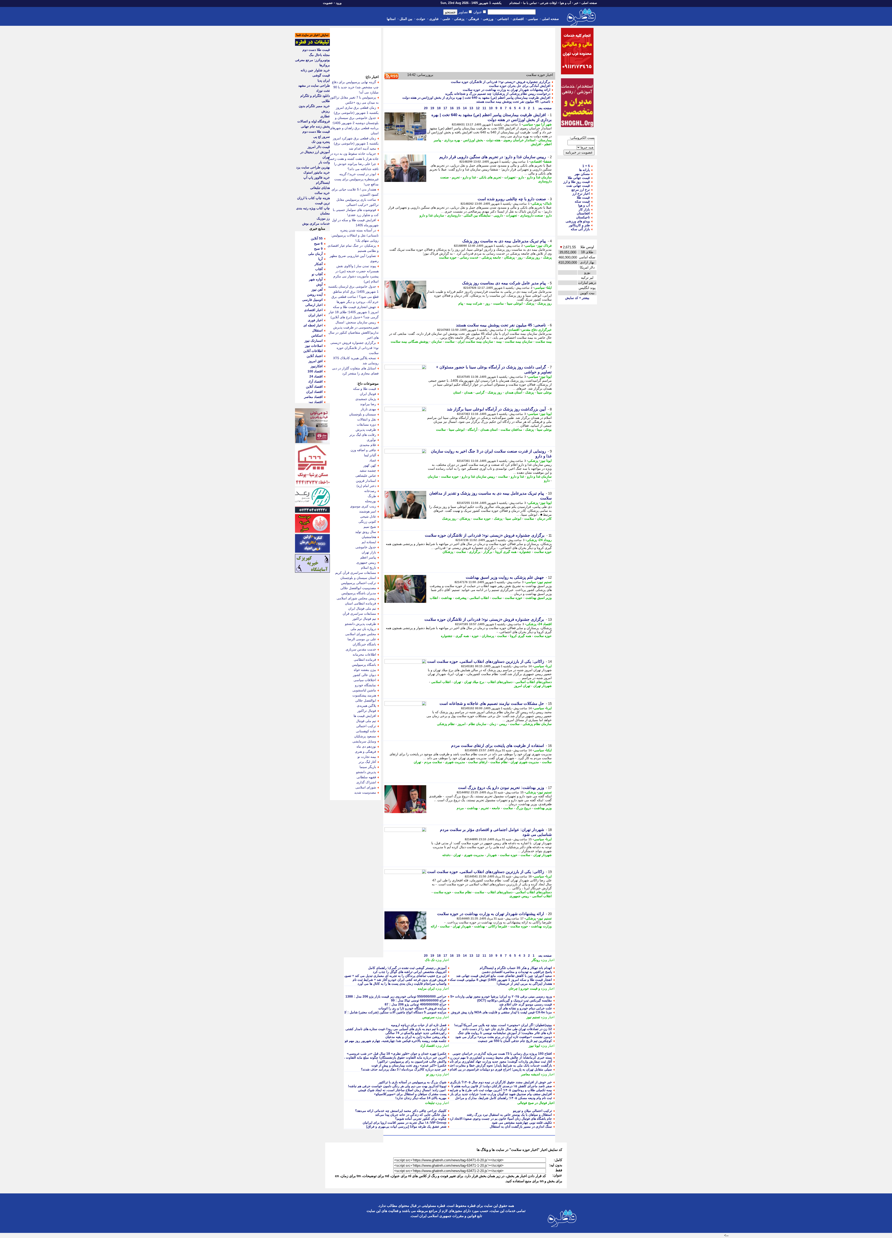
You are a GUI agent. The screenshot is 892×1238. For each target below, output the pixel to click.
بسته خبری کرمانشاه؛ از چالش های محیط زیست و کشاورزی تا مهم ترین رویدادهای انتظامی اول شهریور (481, 1057)
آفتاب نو (317, 274)
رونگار (535, 960)
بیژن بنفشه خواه (365, 670)
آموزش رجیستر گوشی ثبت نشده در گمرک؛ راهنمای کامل (407, 968)
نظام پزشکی (446, 724)
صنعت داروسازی (531, 215)
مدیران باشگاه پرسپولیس (358, 593)
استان (457, 392)
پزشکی (459, 19)
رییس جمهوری (519, 896)
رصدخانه (370, 491)
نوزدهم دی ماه (366, 746)
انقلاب (434, 598)
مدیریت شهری (455, 762)
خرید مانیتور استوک (316, 172)
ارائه (434, 926)
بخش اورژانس (473, 140)
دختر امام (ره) (366, 486)
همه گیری (462, 636)
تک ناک (430, 960)
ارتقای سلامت (477, 762)
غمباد (372, 460)
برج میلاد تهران (474, 682)
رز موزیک (323, 218)
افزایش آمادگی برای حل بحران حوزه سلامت (519, 86)
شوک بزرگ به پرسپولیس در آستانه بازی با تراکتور (412, 1082)
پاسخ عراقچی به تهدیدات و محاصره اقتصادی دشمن (517, 972)
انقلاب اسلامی (479, 598)
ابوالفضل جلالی (365, 700)
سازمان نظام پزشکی (537, 724)
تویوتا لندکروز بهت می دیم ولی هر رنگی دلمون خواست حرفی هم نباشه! (397, 1086)
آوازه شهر (316, 279)
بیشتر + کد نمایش (577, 298)
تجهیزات (509, 177)
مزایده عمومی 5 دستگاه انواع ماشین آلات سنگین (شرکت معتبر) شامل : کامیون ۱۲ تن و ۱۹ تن (381, 1012)
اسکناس (317, 335)
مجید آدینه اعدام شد (362, 148)
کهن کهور (369, 465)
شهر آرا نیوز (543, 124)
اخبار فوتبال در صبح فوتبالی (535, 1103)
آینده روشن (315, 294)
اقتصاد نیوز (315, 402)
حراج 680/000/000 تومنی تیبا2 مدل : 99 (418, 1000)
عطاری (325, 116)
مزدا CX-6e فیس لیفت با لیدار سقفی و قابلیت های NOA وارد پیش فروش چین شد (495, 1012)
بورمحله (370, 501)
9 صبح (318, 248)
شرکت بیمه (474, 303)
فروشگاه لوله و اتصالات (313, 121)
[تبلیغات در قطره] (312, 44)
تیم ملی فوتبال (366, 721)
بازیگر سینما (368, 767)
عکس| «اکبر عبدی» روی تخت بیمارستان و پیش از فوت (408, 1065)
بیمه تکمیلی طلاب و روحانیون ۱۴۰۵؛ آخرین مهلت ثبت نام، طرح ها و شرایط (500, 1090)
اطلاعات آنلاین (313, 351)
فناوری (434, 19)
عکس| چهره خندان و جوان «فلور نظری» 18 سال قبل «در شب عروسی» (396, 1053)
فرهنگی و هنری (365, 751)
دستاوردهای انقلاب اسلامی (533, 682)
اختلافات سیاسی (365, 680)
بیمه (499, 341)
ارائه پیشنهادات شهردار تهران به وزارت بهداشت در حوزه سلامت (506, 90)
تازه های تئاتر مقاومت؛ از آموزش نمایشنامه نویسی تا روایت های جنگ (505, 1033)
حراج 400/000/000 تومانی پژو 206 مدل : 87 (415, 1004)
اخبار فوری (315, 320)
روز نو (430, 1074)
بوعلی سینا (544, 392)
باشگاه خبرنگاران (364, 644)
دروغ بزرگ (523, 808)
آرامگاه (472, 429)
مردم (460, 808)
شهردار (492, 855)
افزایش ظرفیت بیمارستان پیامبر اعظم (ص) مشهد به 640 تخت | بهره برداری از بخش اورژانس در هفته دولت (476, 97)
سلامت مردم (433, 762)
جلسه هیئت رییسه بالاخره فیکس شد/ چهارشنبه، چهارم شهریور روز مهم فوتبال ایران (389, 1041)
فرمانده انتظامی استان (360, 603)
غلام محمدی (368, 445)
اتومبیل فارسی (312, 300)
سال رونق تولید (365, 532)
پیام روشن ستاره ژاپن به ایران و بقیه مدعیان (415, 1037)
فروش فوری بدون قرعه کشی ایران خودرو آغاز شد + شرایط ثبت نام (399, 980)
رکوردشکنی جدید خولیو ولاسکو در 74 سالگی (415, 1033)
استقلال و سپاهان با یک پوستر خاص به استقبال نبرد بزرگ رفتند (509, 1114)
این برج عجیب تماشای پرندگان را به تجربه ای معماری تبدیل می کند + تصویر (394, 976)
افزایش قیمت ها (365, 716)
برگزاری (474, 552)
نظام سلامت (499, 762)
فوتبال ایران (368, 394)
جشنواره (525, 552)
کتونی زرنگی (367, 521)
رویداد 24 (545, 540)
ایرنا (549, 666)
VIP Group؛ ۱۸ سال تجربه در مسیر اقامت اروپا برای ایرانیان (404, 1122)
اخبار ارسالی (314, 305)
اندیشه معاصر (530, 1074)
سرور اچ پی (321, 136)
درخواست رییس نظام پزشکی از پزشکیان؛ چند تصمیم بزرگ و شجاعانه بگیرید (497, 93)
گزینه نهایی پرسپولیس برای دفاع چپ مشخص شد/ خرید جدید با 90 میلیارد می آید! (355, 87)
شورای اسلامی (365, 787)
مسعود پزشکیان (365, 736)
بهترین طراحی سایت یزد (313, 167)
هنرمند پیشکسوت (364, 695)
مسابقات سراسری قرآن (359, 613)
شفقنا (548, 161)
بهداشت (446, 598)
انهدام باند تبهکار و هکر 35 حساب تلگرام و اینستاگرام (516, 968)
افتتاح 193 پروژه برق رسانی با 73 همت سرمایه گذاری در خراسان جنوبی (502, 1053)
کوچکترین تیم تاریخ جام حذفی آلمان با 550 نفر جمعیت (515, 1041)
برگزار (487, 552)
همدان (468, 392)
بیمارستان (545, 140)
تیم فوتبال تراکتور (364, 619)
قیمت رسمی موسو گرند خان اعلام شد (525, 1004)
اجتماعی (503, 19)
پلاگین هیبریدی (366, 705)
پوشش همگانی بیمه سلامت (409, 341)
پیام (460, 303)
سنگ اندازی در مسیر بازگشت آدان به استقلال (521, 1126)
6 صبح (318, 243)
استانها (391, 19)
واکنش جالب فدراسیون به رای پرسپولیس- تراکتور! (411, 1061)
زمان (492, 724)
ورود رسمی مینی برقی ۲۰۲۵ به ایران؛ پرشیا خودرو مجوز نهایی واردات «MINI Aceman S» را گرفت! (482, 996)
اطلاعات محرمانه (364, 654)
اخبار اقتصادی (313, 310)
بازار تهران (369, 552)
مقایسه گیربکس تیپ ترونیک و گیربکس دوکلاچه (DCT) (514, 1000)
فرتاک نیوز (544, 245)
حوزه (475, 636)
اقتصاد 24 (545, 624)
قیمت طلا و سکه (364, 389)
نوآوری (371, 440)
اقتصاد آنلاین (314, 386)
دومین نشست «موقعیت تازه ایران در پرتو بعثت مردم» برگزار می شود (503, 1037)
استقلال (317, 330)
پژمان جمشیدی (365, 399)
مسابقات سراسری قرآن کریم (355, 573)
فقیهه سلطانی (366, 777)
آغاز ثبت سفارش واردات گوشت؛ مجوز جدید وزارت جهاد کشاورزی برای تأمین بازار (495, 1061)
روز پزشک (533, 257)
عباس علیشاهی (365, 475)
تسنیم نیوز (545, 582)
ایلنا (549, 287)
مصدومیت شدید (365, 792)
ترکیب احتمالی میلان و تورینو (532, 1111)
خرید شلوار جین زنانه (315, 70)
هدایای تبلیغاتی (320, 188)
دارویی (498, 215)
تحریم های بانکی (490, 177)
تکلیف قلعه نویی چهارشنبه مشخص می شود (522, 1122)
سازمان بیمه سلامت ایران (475, 341)
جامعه (496, 808)
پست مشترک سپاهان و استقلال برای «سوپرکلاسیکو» (410, 1094)
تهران (457, 682)
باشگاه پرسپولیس (364, 665)
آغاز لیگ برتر (367, 762)
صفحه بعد (544, 108)
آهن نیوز (317, 289)
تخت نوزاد (323, 90)
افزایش (536, 144)
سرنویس (428, 1017)
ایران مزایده (426, 988)
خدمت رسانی (469, 257)
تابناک (548, 203)
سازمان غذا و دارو (539, 177)
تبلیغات (430, 1103)
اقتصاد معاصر (313, 397)
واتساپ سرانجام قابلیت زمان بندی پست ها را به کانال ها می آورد (401, 983)
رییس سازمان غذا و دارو (478, 476)
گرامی (480, 392)
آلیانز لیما (370, 455)
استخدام (514, 3)
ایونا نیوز (546, 376)
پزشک (547, 257)
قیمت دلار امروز (319, 147)
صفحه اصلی (589, 3)
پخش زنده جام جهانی (315, 126)
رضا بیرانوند (368, 404)
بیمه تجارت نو (366, 757)
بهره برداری (452, 140)
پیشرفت (460, 598)
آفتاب (319, 269)
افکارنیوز (317, 366)
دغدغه (446, 855)
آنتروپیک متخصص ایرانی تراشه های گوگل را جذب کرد (409, 972)
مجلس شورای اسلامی (360, 634)
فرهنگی (473, 19)
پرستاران (488, 636)
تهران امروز (522, 686)
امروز (462, 724)
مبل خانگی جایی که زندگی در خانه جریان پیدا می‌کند (410, 1114)
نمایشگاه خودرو (365, 685)
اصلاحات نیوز (314, 346)
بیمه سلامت (543, 341)
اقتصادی (518, 19)
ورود (338, 3)
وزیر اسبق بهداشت (538, 598)
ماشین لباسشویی (364, 690)
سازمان (436, 341)
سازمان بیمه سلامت (518, 341)
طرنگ (372, 496)
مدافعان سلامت (511, 429)
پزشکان (509, 257)
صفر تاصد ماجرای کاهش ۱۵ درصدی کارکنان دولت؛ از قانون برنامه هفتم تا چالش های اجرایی (489, 1086)
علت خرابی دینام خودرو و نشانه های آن (525, 1008)
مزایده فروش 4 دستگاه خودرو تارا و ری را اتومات (412, 1008)
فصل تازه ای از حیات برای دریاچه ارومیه (418, 1025)
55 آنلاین (317, 238)
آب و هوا (565, 3)
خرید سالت (322, 193)
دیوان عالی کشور (364, 675)
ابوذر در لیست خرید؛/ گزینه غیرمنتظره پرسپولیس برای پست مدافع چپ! (356, 179)
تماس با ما (530, 3)
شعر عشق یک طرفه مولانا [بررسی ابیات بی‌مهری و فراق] (406, 1126)
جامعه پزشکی (491, 257)
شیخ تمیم (370, 527)
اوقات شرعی (548, 3)
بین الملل (406, 19)
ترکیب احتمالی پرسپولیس (358, 583)
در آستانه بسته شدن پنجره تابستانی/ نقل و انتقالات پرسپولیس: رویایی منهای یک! (355, 235)
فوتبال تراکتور (366, 711)
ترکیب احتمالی (366, 726)
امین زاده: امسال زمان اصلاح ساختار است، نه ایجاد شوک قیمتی (402, 1090)
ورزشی (488, 19)
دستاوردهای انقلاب (499, 682)
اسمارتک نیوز (314, 340)
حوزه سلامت (448, 257)
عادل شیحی (368, 516)
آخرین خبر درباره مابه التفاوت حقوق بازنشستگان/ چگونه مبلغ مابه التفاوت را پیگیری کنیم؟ (385, 1057)
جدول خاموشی (365, 547)
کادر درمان (544, 518)
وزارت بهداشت (541, 926)
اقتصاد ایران (314, 392)
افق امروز (315, 361)
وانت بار (324, 162)
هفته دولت (493, 140)
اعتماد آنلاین (315, 356)
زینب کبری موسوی (363, 506)
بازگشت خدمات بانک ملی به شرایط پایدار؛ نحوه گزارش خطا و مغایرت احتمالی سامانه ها (491, 1065)
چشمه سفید (368, 470)
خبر (576, 3)
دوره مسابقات (366, 424)
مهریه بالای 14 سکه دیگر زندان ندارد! (420, 1098)
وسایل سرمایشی (364, 741)
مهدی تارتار (368, 409)
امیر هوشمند (367, 511)
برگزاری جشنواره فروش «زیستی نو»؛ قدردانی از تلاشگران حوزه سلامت (500, 82)
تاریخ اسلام (368, 567)
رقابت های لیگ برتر (362, 435)
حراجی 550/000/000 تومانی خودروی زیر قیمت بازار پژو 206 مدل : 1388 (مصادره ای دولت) (382, 996)
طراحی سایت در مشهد (314, 85)
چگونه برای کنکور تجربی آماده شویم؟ (420, 1118)
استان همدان (513, 392)
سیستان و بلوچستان (362, 414)
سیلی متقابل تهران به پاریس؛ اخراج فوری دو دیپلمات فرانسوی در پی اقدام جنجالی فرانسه (490, 1069)
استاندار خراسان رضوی (519, 140)
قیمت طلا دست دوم (316, 50)
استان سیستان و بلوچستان (358, 578)
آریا (320, 259)
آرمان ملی (315, 254)
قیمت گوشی (321, 75)
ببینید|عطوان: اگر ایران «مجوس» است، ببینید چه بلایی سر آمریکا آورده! (503, 1025)
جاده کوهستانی (366, 731)
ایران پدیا (324, 80)
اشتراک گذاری (366, 782)
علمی (446, 19)
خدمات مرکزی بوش (316, 223)
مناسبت (498, 303)
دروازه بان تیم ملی (363, 629)
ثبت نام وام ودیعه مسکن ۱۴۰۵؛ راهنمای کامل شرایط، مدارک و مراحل (503, 1098)
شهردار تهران (542, 686)
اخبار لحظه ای (313, 325)
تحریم (456, 177)
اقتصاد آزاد (427, 1046)
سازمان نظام (477, 724)
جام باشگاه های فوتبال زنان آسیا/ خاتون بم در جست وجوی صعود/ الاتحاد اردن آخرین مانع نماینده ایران (483, 1118)
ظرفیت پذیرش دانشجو (360, 624)
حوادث (420, 19)
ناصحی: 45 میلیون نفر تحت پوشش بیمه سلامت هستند (513, 101)
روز (520, 257)
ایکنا (549, 750)
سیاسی (533, 19)
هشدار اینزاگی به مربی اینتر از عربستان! (524, 983)
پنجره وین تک (321, 142)
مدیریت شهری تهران (525, 762)
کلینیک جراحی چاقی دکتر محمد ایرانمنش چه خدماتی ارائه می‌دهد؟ (400, 1111)
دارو (521, 177)
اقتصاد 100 (315, 371)
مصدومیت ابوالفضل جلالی (358, 588)
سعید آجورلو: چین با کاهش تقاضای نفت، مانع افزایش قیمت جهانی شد (504, 976)
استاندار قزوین (366, 481)
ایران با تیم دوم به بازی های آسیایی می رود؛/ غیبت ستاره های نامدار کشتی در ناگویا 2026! (385, 1029)
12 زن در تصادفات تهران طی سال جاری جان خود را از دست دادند (507, 1029)
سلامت (450, 341)
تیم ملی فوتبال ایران (362, 608)
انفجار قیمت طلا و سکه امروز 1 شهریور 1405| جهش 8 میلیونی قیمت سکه (500, 980)
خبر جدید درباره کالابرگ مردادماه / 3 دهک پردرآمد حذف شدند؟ (403, 1069)
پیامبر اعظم (368, 557)
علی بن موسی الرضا (362, 639)
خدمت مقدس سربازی (361, 649)
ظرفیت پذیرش (366, 429)
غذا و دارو (469, 177)
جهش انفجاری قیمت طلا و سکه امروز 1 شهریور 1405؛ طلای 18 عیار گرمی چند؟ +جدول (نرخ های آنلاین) (354, 312)
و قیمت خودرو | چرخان (524, 988)
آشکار (319, 264)
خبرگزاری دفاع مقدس (536, 330)
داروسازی (454, 215)
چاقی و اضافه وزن (363, 450)
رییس (503, 724)
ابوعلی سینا (515, 303)
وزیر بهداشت (543, 808)
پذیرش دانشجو (366, 772)
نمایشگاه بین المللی (477, 215)
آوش (319, 284)
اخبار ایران (315, 315)
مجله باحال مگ (319, 55)
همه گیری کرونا (505, 552)
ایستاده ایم (369, 542)
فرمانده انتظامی (365, 659)
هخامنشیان (369, 537)
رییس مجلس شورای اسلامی (356, 598)
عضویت (328, 3)
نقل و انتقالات (366, 419)
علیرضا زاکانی (497, 926)
